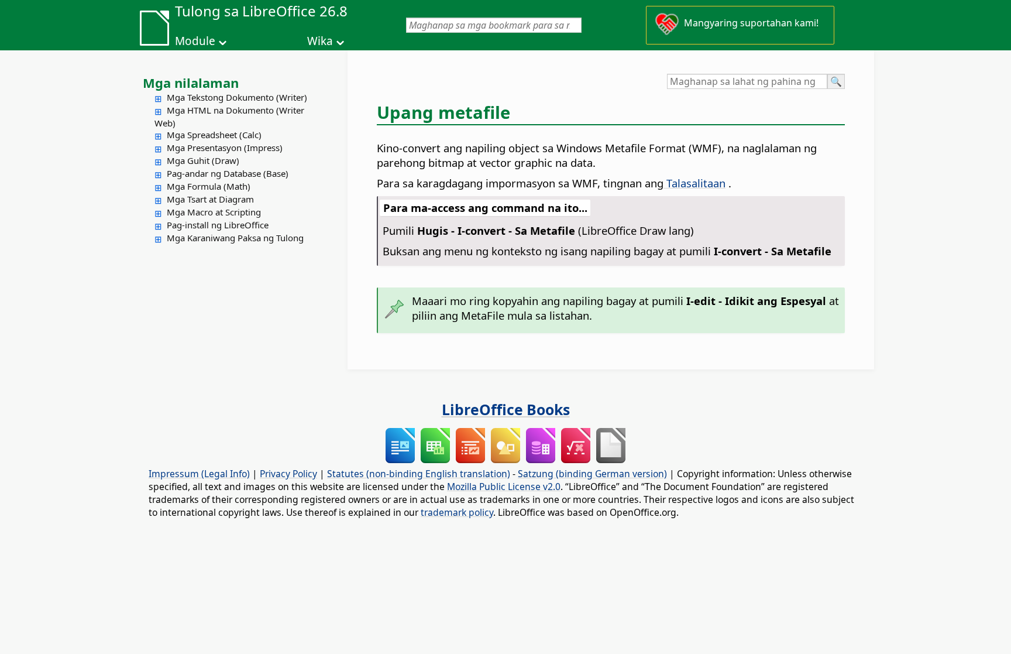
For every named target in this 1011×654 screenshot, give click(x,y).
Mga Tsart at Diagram (210, 199)
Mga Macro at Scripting (214, 212)
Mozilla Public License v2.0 (503, 486)
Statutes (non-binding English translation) (418, 473)
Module (195, 41)
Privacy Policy (288, 473)
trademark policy (457, 512)
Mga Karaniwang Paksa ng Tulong (235, 238)
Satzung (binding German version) (592, 473)
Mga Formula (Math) (208, 186)
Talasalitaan (694, 183)
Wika (320, 41)
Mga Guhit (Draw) (203, 160)
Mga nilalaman (191, 82)
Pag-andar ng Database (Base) (227, 173)
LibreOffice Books (506, 409)
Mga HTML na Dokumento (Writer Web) (229, 116)
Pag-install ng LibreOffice (218, 225)
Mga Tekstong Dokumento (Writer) (237, 97)
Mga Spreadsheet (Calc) (214, 135)
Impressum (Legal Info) (199, 473)
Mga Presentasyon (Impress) (225, 147)
